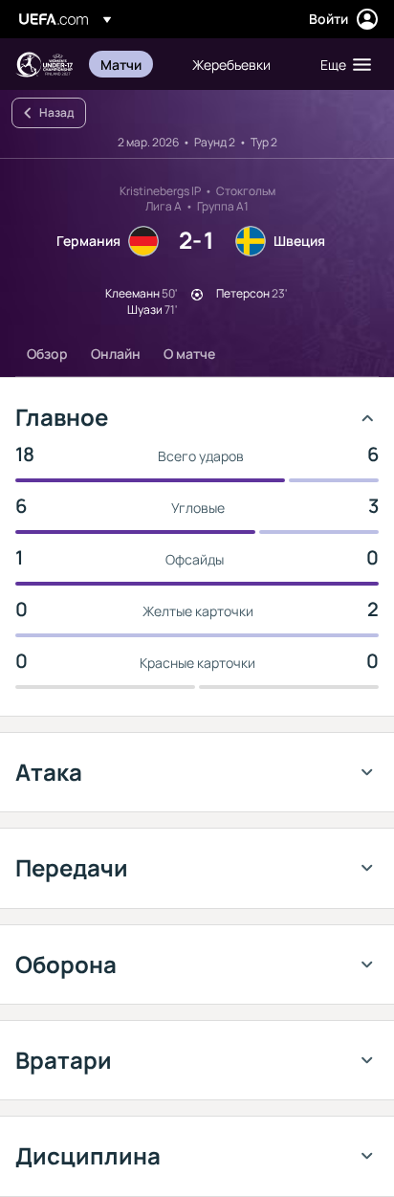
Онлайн (116, 353)
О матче (189, 353)
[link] (121, 64)
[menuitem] (130, 64)
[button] (341, 64)
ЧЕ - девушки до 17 (44, 65)
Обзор (47, 353)
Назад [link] (56, 112)
